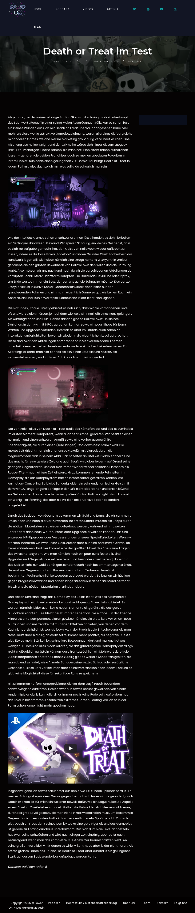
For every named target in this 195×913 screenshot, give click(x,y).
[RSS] (175, 9)
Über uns (129, 903)
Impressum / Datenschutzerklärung (91, 903)
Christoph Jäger (105, 61)
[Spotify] (148, 9)
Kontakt (162, 903)
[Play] (70, 748)
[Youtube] (162, 9)
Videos (88, 9)
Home (38, 9)
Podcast (62, 9)
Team (38, 27)
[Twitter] (134, 9)
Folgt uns (180, 903)
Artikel (113, 9)
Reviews (134, 61)
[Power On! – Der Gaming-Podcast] (17, 9)
